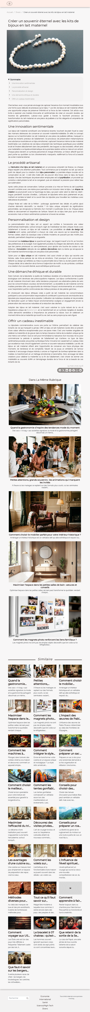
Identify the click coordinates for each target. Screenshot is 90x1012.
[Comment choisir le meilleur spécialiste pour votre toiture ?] (19, 776)
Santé (45, 1002)
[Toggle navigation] (9, 3)
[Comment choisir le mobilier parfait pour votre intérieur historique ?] (45, 511)
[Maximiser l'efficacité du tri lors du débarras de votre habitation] (19, 813)
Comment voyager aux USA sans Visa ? (19, 936)
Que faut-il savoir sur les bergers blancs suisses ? (19, 970)
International (45, 999)
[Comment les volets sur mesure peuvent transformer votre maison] (45, 850)
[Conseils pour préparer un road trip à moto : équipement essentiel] (70, 813)
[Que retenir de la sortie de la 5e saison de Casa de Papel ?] (70, 923)
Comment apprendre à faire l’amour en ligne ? (70, 901)
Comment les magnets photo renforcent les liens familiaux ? (45, 639)
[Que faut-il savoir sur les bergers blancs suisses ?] (19, 958)
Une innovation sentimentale (23, 83)
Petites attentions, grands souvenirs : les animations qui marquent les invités (45, 481)
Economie (45, 996)
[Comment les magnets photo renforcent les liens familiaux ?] (45, 616)
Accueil (10, 12)
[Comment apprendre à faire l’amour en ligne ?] (70, 888)
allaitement (32, 310)
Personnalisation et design (22, 91)
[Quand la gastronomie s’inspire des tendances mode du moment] (45, 404)
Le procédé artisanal (20, 87)
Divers (18, 12)
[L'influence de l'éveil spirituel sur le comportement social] (70, 850)
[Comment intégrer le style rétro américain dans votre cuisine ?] (45, 741)
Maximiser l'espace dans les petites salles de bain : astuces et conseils (45, 586)
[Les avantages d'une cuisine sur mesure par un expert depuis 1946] (19, 850)
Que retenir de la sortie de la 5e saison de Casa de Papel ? (70, 937)
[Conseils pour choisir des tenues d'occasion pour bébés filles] (70, 776)
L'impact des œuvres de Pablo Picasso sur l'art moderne (70, 720)
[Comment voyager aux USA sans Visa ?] (19, 923)
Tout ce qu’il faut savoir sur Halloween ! (45, 901)
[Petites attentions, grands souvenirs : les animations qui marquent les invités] (45, 456)
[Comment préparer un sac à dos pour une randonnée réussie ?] (70, 741)
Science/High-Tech (45, 1006)
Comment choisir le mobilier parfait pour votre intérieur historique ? (45, 534)
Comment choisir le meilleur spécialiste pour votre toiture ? (19, 790)
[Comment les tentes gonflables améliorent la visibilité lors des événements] (45, 776)
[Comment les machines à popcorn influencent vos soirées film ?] (19, 741)
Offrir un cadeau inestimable (23, 99)
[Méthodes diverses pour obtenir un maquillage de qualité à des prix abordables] (19, 888)
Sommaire (15, 79)
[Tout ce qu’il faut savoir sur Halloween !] (45, 888)
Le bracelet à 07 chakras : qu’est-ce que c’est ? (44, 936)
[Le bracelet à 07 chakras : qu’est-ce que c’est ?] (45, 923)
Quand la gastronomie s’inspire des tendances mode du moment (45, 427)
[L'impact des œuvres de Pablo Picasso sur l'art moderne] (70, 706)
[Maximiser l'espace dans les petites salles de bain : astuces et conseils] (45, 561)
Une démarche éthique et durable (25, 95)
